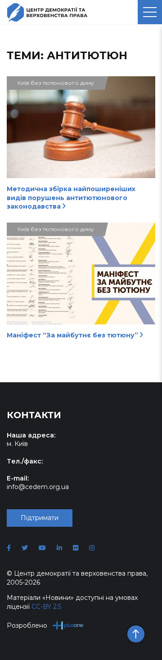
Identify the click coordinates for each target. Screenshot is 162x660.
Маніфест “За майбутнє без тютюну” (73, 335)
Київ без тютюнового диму (56, 82)
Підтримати (39, 518)
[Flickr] (75, 548)
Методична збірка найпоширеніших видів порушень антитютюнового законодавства (71, 197)
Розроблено (27, 625)
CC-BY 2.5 (46, 607)
